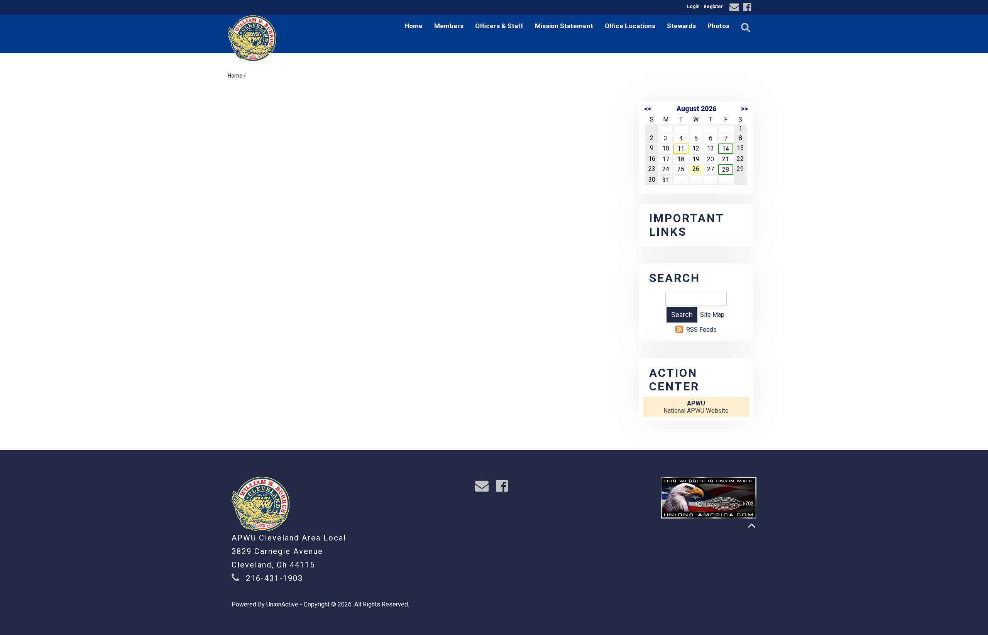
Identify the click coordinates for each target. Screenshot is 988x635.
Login (693, 6)
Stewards (681, 26)
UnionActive (282, 604)
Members (449, 26)
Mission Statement (564, 26)
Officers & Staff (499, 26)
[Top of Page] (751, 526)
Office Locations (630, 26)
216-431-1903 (274, 578)
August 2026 (696, 109)
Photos (718, 26)
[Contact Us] (735, 8)
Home (413, 26)
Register (713, 6)
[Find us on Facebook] (748, 8)
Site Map (712, 314)
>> (744, 109)
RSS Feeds (701, 329)
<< (648, 109)
